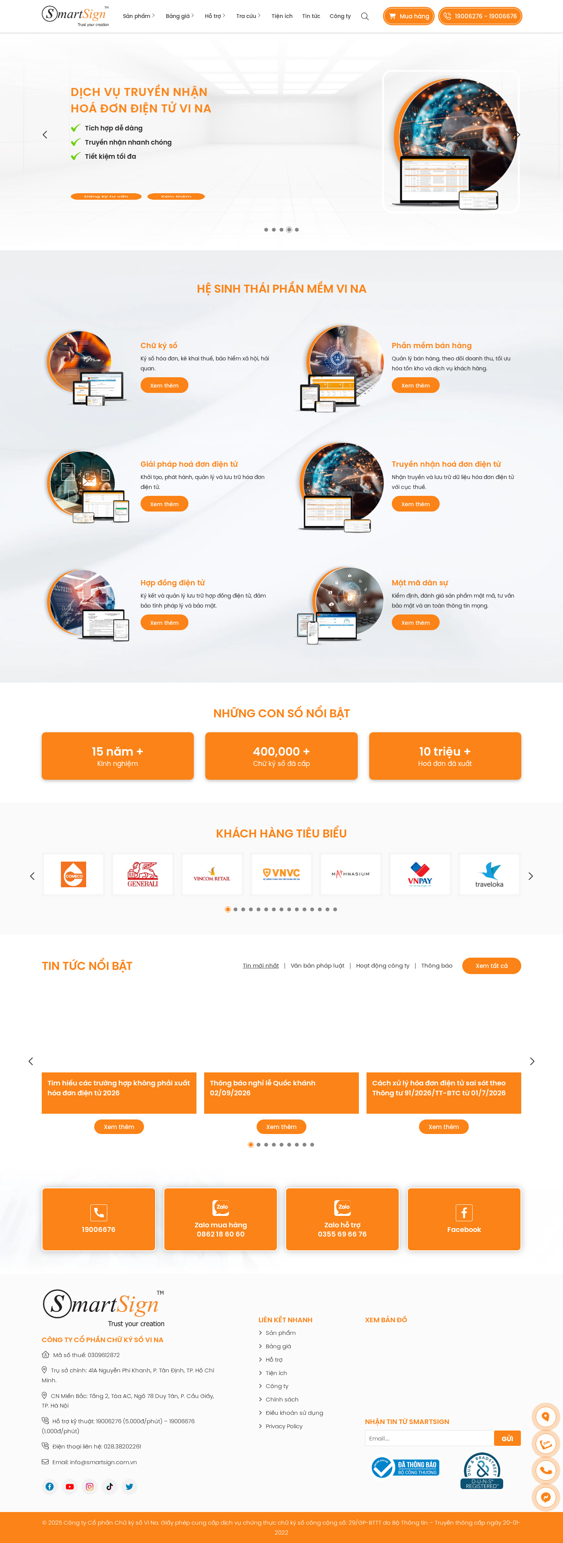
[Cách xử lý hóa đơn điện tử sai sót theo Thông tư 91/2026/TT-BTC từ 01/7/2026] (444, 1029)
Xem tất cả (492, 966)
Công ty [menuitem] (340, 16)
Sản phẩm (281, 1333)
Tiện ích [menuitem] (282, 16)
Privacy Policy (284, 1426)
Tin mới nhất (261, 966)
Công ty (277, 1386)
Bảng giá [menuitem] (178, 16)
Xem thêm (162, 191)
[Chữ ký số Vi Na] (75, 16)
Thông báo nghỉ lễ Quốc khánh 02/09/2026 (263, 1088)
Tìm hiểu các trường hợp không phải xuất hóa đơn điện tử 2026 (118, 1088)
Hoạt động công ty (382, 966)
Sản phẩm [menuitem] (137, 16)
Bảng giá (278, 1346)
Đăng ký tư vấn (92, 191)
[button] (45, 134)
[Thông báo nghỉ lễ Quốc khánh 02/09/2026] (281, 1029)
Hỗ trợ (274, 1360)
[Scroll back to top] (547, 1522)
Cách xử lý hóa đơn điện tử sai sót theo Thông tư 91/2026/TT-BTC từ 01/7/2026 (439, 1088)
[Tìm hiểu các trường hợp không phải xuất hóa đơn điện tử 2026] (119, 1029)
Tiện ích (276, 1373)
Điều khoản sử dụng (294, 1413)
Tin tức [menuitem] (311, 16)
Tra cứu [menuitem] (246, 16)
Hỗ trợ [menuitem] (213, 16)
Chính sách (282, 1400)
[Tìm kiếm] (365, 16)
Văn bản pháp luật (317, 966)
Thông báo (437, 966)
